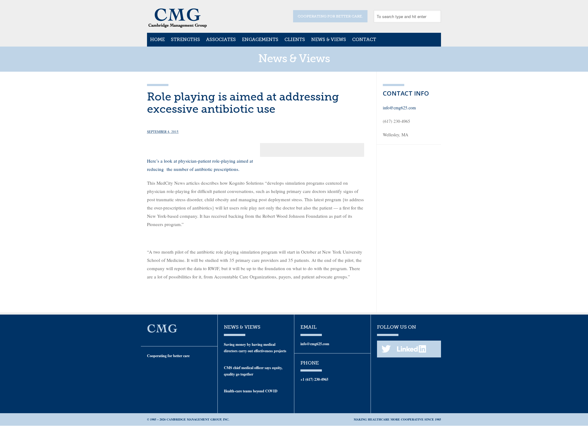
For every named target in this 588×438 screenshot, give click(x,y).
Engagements (260, 39)
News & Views (328, 39)
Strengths (185, 39)
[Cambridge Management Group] (177, 26)
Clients (295, 39)
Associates (221, 39)
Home (157, 39)
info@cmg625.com (399, 108)
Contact (364, 39)
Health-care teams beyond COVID (250, 391)
